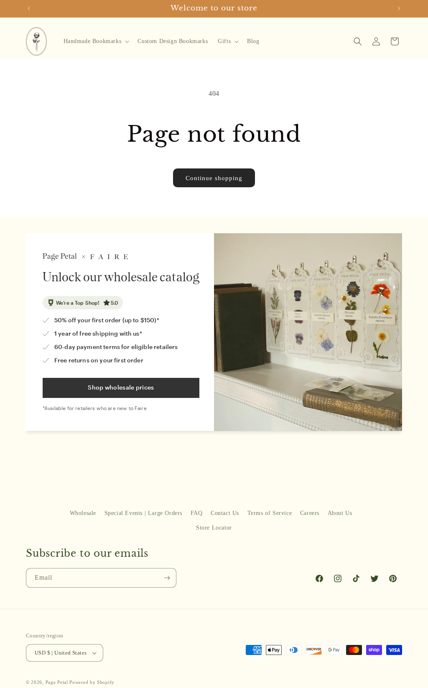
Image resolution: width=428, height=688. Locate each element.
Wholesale (83, 513)
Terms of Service (269, 513)
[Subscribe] (167, 578)
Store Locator (214, 528)
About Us (340, 513)
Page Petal (57, 682)
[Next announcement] (399, 8)
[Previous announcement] (29, 8)
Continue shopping (214, 178)
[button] (96, 41)
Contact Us (225, 513)
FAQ (197, 513)
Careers (309, 513)
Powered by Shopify (92, 682)
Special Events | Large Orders (143, 513)
